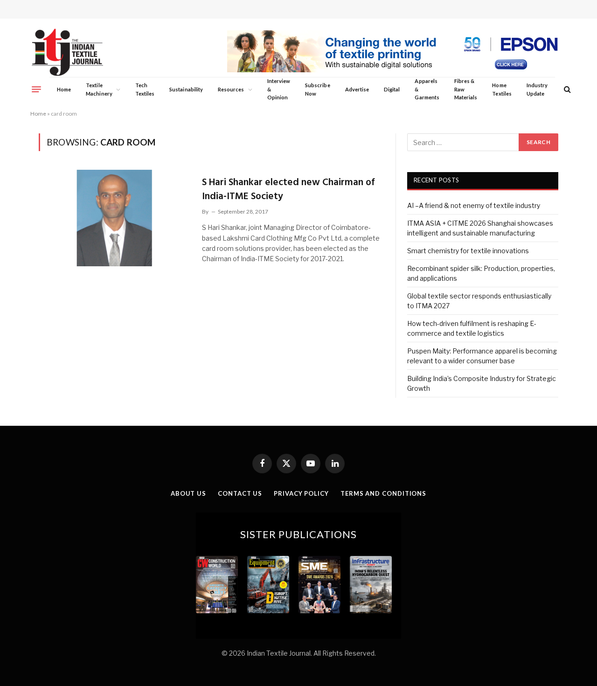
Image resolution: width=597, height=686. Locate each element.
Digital (392, 89)
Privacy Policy (301, 493)
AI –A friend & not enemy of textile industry (473, 205)
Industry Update (537, 89)
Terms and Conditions (383, 493)
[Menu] (36, 89)
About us (188, 493)
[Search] (566, 89)
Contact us (240, 493)
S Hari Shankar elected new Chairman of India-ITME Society (288, 189)
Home (64, 89)
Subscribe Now (317, 89)
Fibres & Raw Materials (466, 89)
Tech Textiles (144, 89)
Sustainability (186, 89)
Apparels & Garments (427, 89)
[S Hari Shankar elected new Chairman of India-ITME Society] (114, 218)
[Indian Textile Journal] (67, 52)
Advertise (357, 89)
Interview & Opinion (279, 89)
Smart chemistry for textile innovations (468, 251)
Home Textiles (501, 89)
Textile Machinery (99, 89)
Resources (231, 89)
